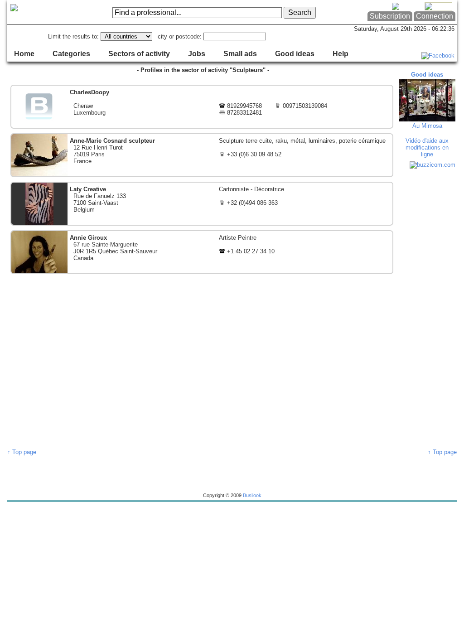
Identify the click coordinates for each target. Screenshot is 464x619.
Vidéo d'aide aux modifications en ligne (427, 147)
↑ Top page (21, 452)
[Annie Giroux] (201, 252)
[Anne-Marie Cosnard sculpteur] (201, 155)
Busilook (252, 495)
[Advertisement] (428, 308)
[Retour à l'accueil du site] (43, 12)
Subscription (390, 16)
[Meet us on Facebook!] (437, 55)
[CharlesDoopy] (201, 107)
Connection (434, 16)
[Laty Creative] (201, 204)
